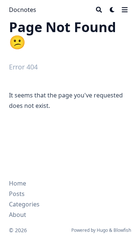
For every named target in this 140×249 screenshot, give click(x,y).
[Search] (99, 10)
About (17, 215)
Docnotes (22, 10)
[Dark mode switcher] (112, 10)
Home (17, 183)
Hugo (102, 230)
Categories (24, 204)
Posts (17, 194)
